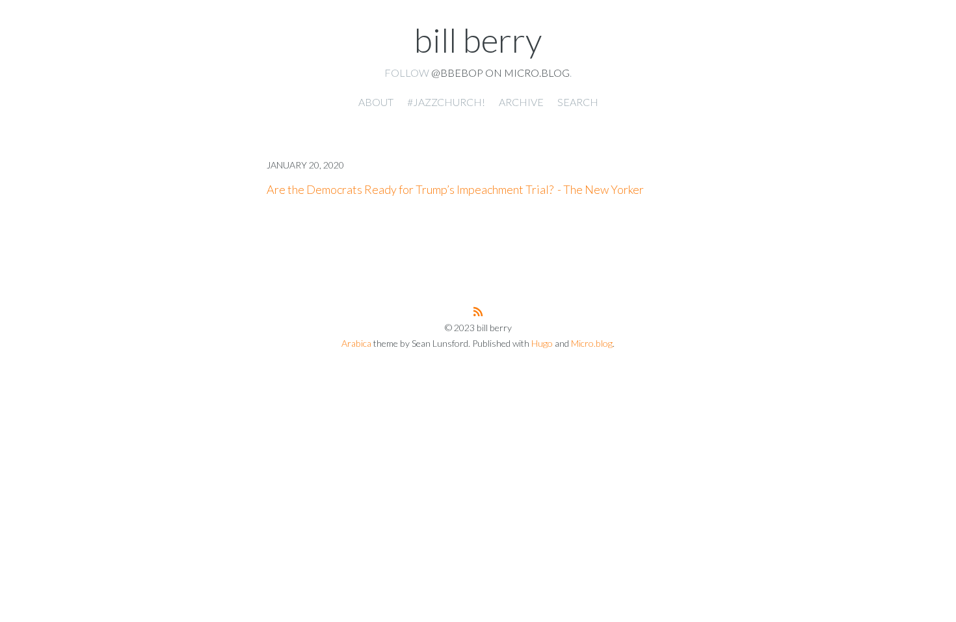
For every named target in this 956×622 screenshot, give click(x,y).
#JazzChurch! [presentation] (446, 102)
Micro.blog (592, 343)
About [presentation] (375, 102)
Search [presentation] (577, 102)
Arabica (356, 343)
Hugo (542, 343)
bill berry (478, 40)
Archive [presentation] (521, 102)
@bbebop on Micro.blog (500, 72)
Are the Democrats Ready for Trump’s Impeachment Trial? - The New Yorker (455, 189)
